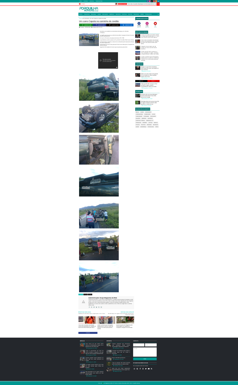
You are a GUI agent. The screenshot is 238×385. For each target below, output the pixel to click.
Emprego (112, 14)
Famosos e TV (149, 120)
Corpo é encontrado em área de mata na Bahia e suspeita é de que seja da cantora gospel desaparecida (94, 352)
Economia (146, 116)
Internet (145, 122)
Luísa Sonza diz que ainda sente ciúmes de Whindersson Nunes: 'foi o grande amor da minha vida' (94, 345)
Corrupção (147, 114)
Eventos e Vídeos (140, 120)
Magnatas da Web (108, 383)
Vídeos (81, 17)
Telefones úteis (99, 1)
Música (156, 122)
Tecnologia (148, 14)
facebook (88, 332)
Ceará (99, 14)
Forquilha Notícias (136, 383)
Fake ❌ (141, 81)
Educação (105, 14)
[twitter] (152, 1)
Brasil (137, 112)
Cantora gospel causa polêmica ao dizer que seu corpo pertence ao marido (94, 359)
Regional (93, 14)
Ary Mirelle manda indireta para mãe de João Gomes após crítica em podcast (94, 366)
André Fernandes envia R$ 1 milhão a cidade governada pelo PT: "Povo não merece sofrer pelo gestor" (150, 36)
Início (80, 1)
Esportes (118, 14)
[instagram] (150, 1)
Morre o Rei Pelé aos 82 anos (118, 357)
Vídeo (156, 126)
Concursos (148, 112)
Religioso (136, 14)
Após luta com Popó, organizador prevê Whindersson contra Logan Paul (121, 369)
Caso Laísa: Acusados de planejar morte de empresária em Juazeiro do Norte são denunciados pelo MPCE (124, 4)
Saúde (142, 14)
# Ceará (85, 294)
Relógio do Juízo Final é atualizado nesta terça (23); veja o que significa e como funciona (150, 68)
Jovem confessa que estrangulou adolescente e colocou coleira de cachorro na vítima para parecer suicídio (105, 326)
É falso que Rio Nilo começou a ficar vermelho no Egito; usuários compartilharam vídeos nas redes (150, 53)
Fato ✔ (153, 81)
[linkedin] (158, 1)
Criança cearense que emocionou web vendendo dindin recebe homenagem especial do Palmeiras (121, 345)
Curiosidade (139, 116)
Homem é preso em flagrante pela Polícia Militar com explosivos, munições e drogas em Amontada (124, 326)
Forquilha (87, 14)
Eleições (138, 118)
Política (124, 14)
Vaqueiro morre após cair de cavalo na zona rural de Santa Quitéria (149, 47)
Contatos (86, 1)
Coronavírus (139, 114)
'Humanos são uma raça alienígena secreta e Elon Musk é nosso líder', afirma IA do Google (149, 96)
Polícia (130, 14)
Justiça (150, 122)
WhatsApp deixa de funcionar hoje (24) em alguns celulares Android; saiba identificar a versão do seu (150, 103)
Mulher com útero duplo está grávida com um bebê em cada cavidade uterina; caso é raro (149, 75)
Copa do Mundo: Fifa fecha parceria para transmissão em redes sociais (121, 363)
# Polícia (90, 294)
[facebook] (147, 1)
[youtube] (154, 1)
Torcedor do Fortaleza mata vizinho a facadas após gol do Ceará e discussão (121, 352)
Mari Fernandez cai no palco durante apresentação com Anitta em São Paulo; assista (94, 373)
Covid (153, 114)
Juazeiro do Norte (94, 4)
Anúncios (92, 1)
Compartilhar (87, 25)
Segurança (143, 126)
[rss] (156, 1)
